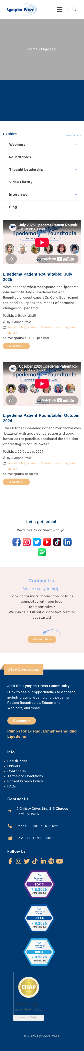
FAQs (11, 786)
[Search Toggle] (74, 9)
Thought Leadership (26, 169)
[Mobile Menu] (59, 9)
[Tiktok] (35, 861)
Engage (47, 49)
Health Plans (17, 761)
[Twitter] (27, 861)
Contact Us (16, 771)
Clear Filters (72, 135)
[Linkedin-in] (43, 861)
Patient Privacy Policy (25, 781)
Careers (13, 766)
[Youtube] (59, 861)
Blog (13, 207)
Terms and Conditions (25, 776)
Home (33, 49)
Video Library (20, 182)
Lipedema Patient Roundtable (47, 327)
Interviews (18, 194)
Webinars (17, 144)
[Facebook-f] (10, 861)
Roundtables (20, 157)
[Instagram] (18, 861)
